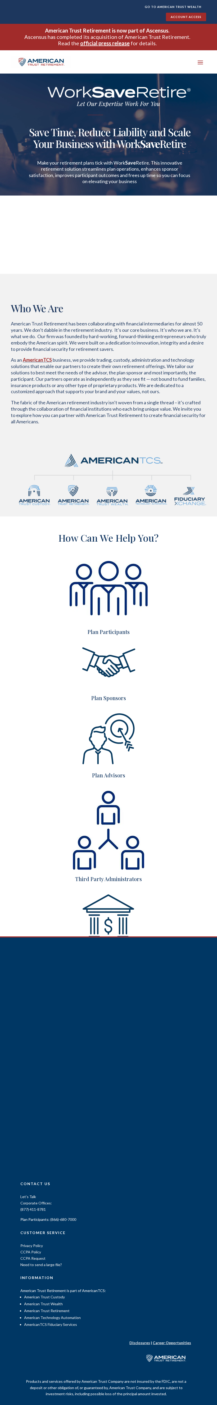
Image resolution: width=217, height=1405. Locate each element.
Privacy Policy (31, 1245)
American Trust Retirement (47, 1310)
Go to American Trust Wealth (173, 6)
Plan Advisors (108, 775)
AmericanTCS (37, 360)
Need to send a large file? (41, 1264)
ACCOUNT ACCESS (186, 17)
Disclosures (139, 1342)
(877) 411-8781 (33, 1209)
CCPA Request (33, 1258)
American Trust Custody (44, 1297)
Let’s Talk (28, 1196)
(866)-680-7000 (63, 1219)
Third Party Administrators (108, 878)
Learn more (109, 202)
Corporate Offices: (36, 1203)
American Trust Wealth (43, 1304)
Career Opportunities (172, 1342)
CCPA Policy (30, 1252)
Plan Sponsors (108, 697)
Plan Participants (109, 631)
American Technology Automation (52, 1317)
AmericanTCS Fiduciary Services (50, 1324)
